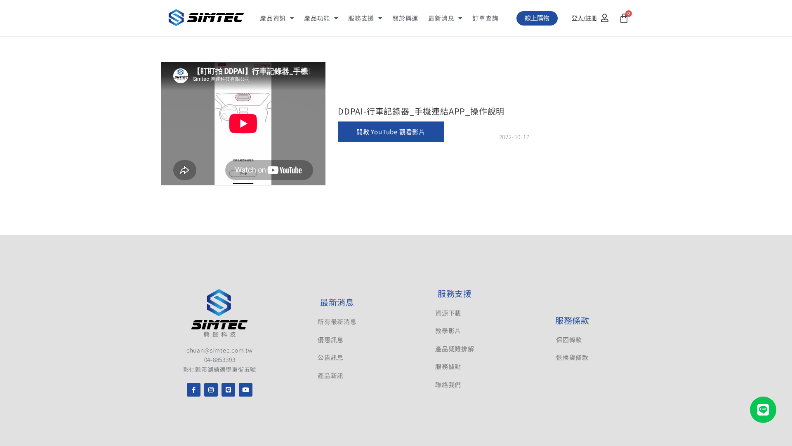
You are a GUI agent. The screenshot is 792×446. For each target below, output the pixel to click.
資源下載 (448, 312)
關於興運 (405, 18)
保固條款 (569, 339)
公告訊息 (331, 357)
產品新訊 (331, 375)
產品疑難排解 (454, 348)
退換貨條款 (572, 357)
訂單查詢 (485, 18)
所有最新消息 (337, 321)
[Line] (228, 390)
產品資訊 (273, 18)
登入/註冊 (584, 18)
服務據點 (448, 366)
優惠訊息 (331, 339)
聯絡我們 (448, 384)
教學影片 (448, 330)
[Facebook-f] (193, 390)
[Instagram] (211, 390)
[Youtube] (245, 390)
